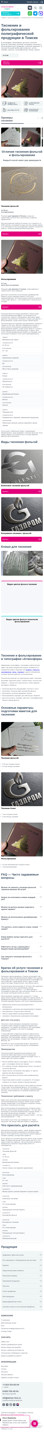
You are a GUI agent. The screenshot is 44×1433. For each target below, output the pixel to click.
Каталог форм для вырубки (11, 1347)
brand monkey (19, 1415)
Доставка (4, 1366)
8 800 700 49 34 (10, 1391)
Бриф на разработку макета (11, 1356)
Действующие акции (8, 1323)
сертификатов (6, 672)
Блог (3, 1326)
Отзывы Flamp (6, 1331)
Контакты (4, 1372)
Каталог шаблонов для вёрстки (12, 1350)
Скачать (6, 1337)
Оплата (3, 1369)
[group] (10, 137)
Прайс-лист (5, 1342)
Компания (7, 1315)
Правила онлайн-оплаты (10, 1377)
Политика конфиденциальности (12, 1328)
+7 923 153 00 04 (10, 1385)
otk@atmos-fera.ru (11, 1398)
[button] (38, 118)
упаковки (20, 672)
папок (14, 672)
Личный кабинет (7, 1374)
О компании (5, 1320)
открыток (36, 670)
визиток (29, 670)
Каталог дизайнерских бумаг (11, 1344)
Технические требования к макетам (14, 1353)
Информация (8, 1362)
